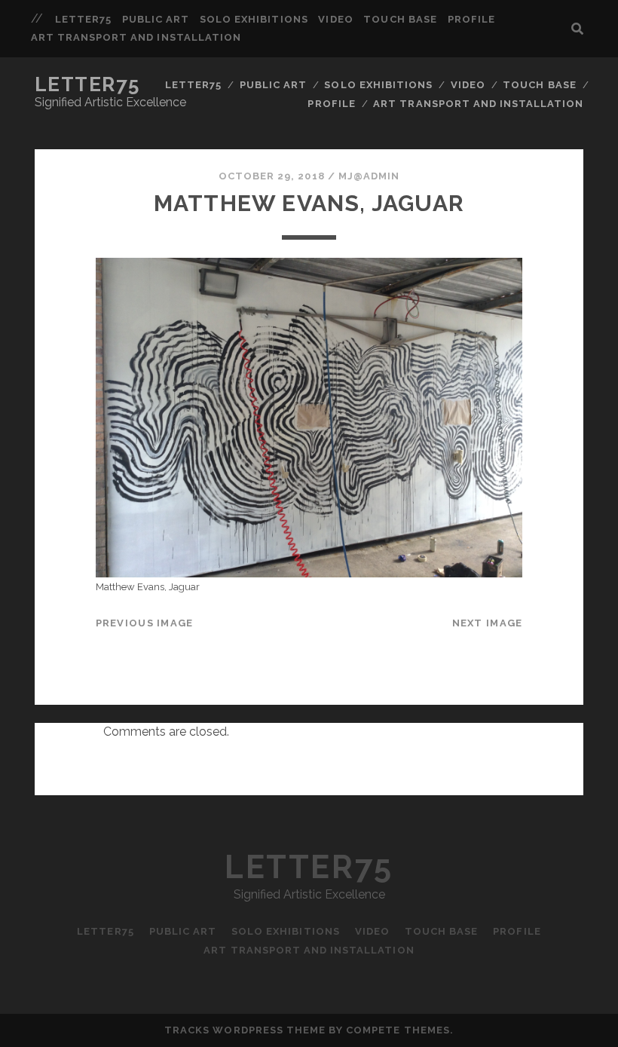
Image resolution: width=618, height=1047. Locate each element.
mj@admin (368, 176)
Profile (471, 19)
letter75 (83, 19)
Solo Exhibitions (254, 19)
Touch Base (399, 19)
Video (335, 19)
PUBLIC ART (155, 19)
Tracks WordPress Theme (245, 1030)
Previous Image (145, 623)
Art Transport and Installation (136, 37)
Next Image (487, 623)
